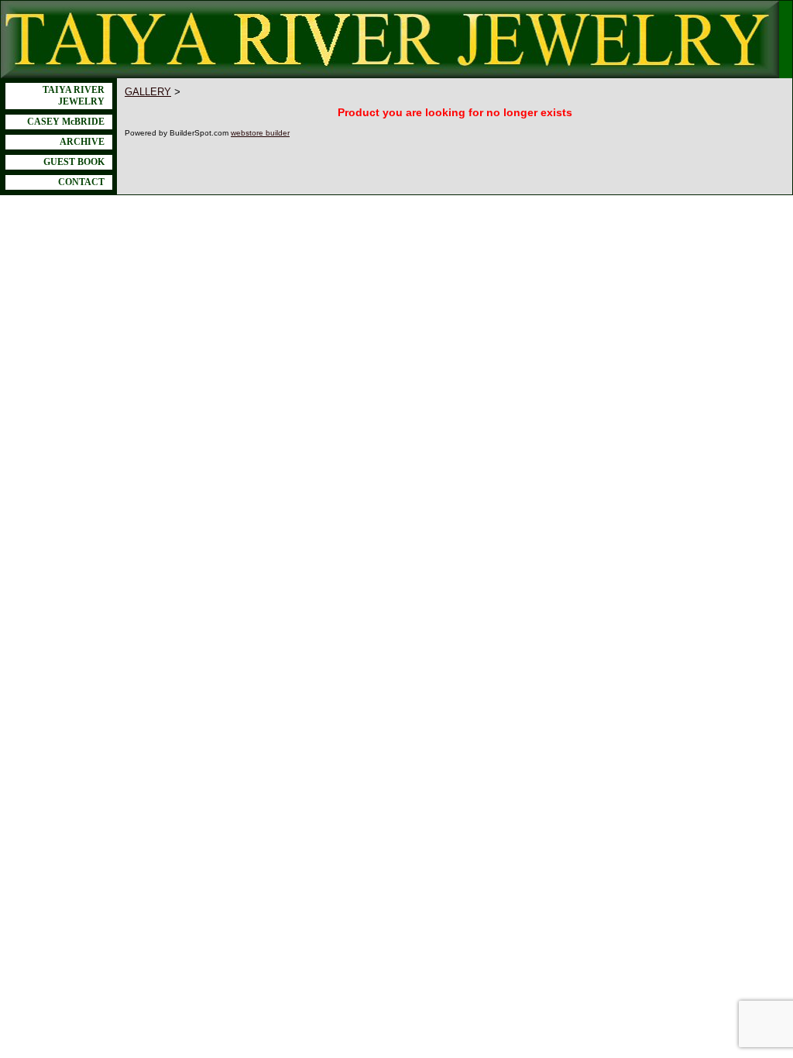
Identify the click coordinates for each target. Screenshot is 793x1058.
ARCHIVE (82, 141)
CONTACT (81, 182)
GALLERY (148, 92)
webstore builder (260, 133)
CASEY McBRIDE (66, 121)
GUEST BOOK (74, 161)
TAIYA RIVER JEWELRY (74, 95)
